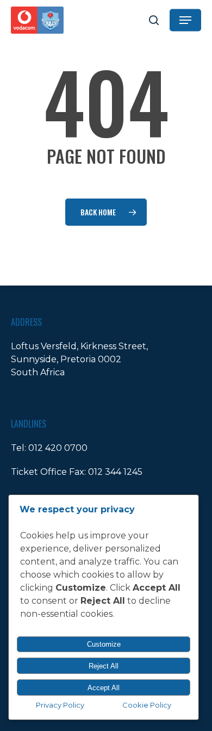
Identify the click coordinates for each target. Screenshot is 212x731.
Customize (104, 644)
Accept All (104, 688)
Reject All (104, 666)
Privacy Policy (60, 705)
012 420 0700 (58, 448)
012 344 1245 (115, 472)
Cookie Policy (146, 705)
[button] (185, 20)
